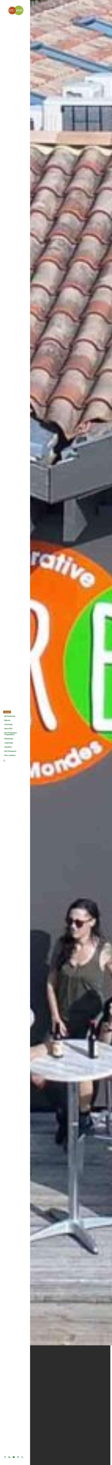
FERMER (30, 3)
